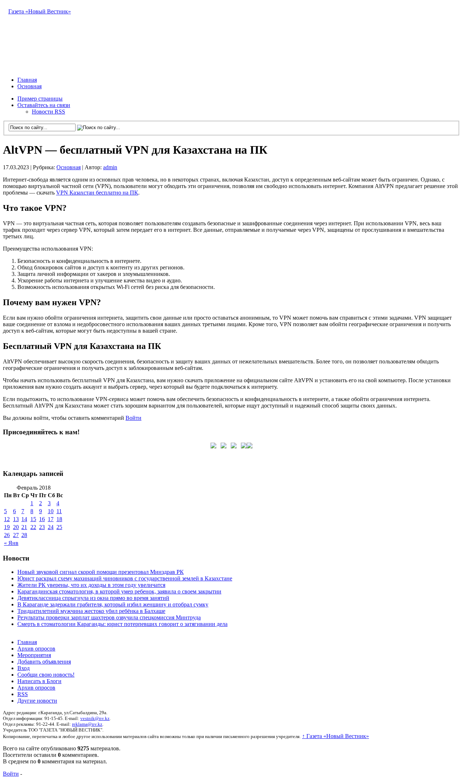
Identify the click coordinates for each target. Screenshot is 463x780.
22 (33, 527)
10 (51, 511)
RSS (22, 694)
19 (7, 527)
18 (59, 519)
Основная (29, 86)
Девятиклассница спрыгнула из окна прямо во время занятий (93, 598)
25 (59, 527)
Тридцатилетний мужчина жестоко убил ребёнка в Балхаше (91, 611)
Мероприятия (34, 655)
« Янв (11, 543)
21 (24, 527)
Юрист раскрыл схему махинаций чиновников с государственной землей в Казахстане (124, 578)
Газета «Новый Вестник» (39, 11)
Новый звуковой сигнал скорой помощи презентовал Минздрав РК (100, 572)
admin (110, 167)
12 (7, 519)
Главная (27, 80)
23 (42, 527)
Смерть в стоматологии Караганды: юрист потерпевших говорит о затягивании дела (122, 624)
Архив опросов (36, 648)
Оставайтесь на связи (43, 105)
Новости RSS (48, 111)
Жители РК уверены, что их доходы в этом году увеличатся (91, 585)
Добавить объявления (44, 661)
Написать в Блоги (39, 681)
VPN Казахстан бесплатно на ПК (97, 192)
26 (7, 535)
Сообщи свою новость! (46, 675)
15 (33, 519)
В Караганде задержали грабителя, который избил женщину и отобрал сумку (112, 604)
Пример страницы (40, 98)
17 (51, 519)
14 (24, 519)
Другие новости (37, 701)
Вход (23, 668)
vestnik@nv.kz (95, 718)
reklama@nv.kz (87, 724)
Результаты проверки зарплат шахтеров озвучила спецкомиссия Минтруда (109, 617)
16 (42, 519)
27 (16, 535)
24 (51, 527)
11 (59, 511)
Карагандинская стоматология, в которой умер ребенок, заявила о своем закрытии (119, 591)
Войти (133, 418)
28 (24, 535)
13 (16, 519)
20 (16, 527)
